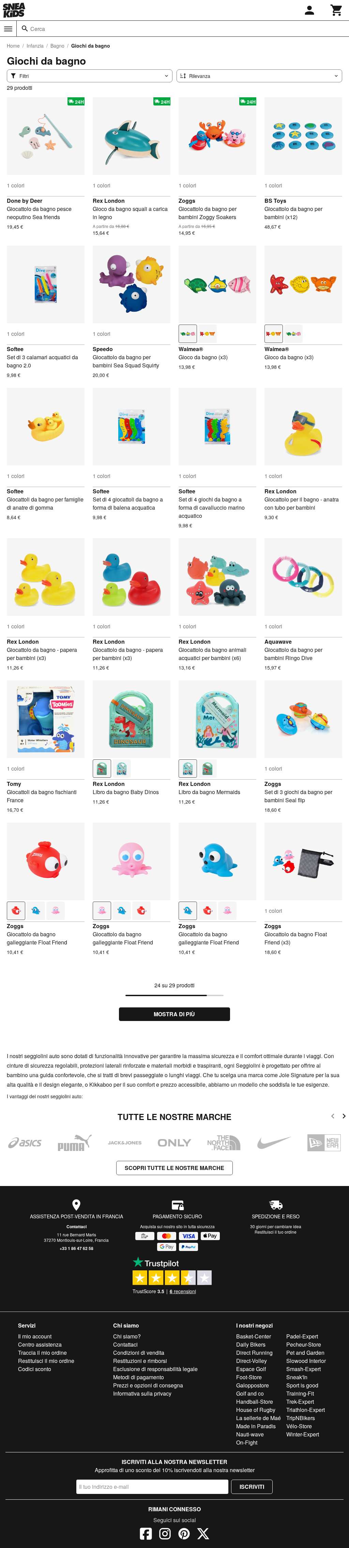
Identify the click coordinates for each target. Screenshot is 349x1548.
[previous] (333, 1117)
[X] (203, 1535)
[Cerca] (25, 28)
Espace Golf (251, 1369)
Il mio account (34, 1336)
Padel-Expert (302, 1336)
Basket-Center (253, 1336)
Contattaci (76, 1226)
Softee (15, 349)
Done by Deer (24, 200)
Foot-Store (249, 1377)
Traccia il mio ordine (42, 1352)
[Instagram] (165, 1535)
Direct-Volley (251, 1361)
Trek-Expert (300, 1401)
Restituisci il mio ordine (46, 1361)
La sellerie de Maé (258, 1418)
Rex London (109, 200)
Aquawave (278, 641)
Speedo (103, 349)
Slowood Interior (306, 1361)
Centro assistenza (40, 1344)
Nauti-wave (250, 1434)
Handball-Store (254, 1401)
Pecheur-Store (303, 1344)
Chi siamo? (127, 1336)
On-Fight (246, 1442)
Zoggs (187, 200)
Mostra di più (174, 1014)
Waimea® (191, 349)
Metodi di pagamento (138, 1377)
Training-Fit (300, 1393)
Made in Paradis (256, 1426)
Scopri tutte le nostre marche (174, 1168)
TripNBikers (300, 1418)
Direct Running (254, 1352)
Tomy (14, 784)
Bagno (57, 45)
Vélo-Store (299, 1426)
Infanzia (35, 45)
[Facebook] (146, 1535)
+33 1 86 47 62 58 (76, 1248)
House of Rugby (255, 1410)
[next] (344, 1117)
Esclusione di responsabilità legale (155, 1369)
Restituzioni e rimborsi (140, 1361)
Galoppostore (252, 1385)
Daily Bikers (250, 1344)
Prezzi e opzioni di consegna (148, 1385)
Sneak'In (296, 1377)
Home (13, 45)
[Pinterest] (184, 1535)
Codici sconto (34, 1369)
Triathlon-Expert (305, 1410)
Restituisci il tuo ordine (276, 1232)
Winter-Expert (302, 1434)
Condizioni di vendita (138, 1352)
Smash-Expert (303, 1369)
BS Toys (275, 200)
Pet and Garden (305, 1352)
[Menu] (8, 29)
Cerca (37, 29)
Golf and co (250, 1393)
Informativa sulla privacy (142, 1393)
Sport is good (302, 1385)
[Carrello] (337, 10)
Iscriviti (252, 1487)
